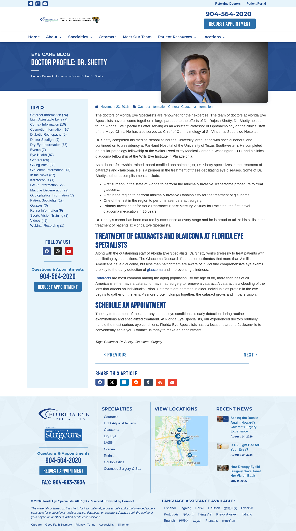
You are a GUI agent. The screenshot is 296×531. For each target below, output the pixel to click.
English (169, 520)
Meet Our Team (137, 37)
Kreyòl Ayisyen (227, 514)
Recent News (234, 408)
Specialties (78, 37)
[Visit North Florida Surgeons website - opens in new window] (63, 433)
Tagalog (185, 508)
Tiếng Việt (205, 514)
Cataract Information (55, 76)
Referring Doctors (228, 3)
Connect (128, 501)
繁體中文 (230, 508)
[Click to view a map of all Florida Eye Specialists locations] (181, 441)
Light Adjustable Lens (120, 423)
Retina (109, 456)
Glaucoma (111, 430)
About (52, 37)
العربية (197, 520)
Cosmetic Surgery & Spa (122, 469)
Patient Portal (256, 3)
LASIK (108, 443)
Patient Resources (175, 37)
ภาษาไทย (229, 520)
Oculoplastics (114, 462)
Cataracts (107, 37)
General (174, 106)
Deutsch (214, 508)
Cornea (109, 449)
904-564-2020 (229, 14)
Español (170, 508)
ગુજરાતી (188, 514)
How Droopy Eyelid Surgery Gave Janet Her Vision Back (246, 471)
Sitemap (123, 524)
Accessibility (106, 524)
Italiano (247, 514)
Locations (212, 37)
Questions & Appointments (58, 269)
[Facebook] (30, 3)
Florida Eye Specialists (57, 501)
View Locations (176, 408)
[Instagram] (38, 3)
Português (171, 514)
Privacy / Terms (85, 524)
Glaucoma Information (197, 106)
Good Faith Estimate (58, 524)
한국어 (183, 520)
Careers (36, 524)
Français (211, 520)
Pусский (247, 508)
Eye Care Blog (50, 54)
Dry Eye (110, 436)
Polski (199, 508)
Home (34, 37)
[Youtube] (45, 3)
